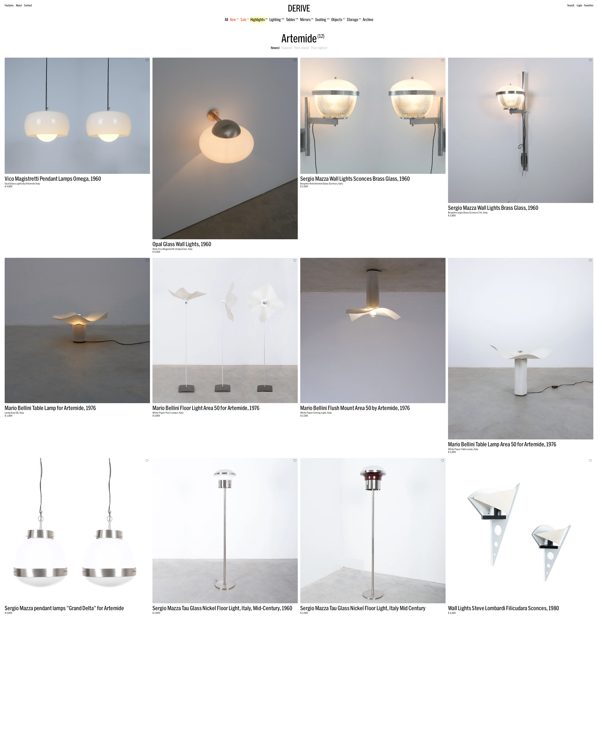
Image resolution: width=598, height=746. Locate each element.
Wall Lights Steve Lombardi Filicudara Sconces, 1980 (503, 608)
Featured (287, 48)
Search (570, 5)
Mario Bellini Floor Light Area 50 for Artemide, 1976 (205, 408)
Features (9, 5)
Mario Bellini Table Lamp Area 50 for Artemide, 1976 (502, 444)
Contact (28, 5)
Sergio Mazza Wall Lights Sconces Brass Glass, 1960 (355, 178)
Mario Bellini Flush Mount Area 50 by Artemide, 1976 (355, 408)
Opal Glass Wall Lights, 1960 (181, 244)
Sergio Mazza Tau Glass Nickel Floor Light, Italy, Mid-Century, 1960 (222, 608)
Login (579, 5)
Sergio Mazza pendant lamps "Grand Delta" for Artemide (64, 608)
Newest (275, 48)
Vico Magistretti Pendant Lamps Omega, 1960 (53, 178)
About (19, 5)
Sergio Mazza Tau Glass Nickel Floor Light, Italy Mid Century (363, 608)
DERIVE (299, 8)
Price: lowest (301, 48)
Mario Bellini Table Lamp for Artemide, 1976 (50, 408)
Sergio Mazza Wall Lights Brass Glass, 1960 (493, 208)
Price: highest (319, 48)
